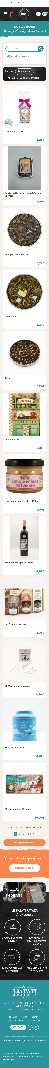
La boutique (34, 1020)
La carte (35, 1017)
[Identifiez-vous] (38, 14)
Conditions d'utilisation (23, 1056)
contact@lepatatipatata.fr (24, 1009)
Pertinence (24, 71)
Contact (18, 1027)
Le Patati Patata (18, 1017)
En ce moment (16, 1020)
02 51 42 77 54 (23, 1006)
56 (29, 834)
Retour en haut (24, 842)
